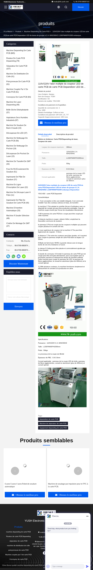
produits (18, 31)
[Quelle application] (13, 256)
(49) (13, 103)
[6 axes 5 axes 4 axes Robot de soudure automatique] (25, 465)
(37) (16, 133)
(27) (18, 224)
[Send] (87, 566)
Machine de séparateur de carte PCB (53, 423)
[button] (15, 471)
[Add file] (48, 566)
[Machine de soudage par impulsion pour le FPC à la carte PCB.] (68, 465)
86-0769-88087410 (82, 2)
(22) (17, 186)
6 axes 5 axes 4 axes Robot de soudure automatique (21, 485)
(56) (17, 139)
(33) (14, 209)
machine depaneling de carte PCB (36, 31)
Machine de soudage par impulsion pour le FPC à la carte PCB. (68, 485)
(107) (16, 67)
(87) (17, 119)
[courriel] (18, 256)
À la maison (8, 31)
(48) (17, 217)
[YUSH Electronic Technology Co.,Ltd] (16, 7)
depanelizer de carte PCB (49, 419)
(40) (17, 201)
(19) (17, 147)
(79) (15, 59)
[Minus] (87, 516)
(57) (17, 111)
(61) (18, 83)
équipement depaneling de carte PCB (53, 428)
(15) (16, 126)
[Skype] (8, 256)
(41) (17, 75)
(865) (18, 51)
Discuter (81, 7)
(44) (18, 162)
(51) (17, 170)
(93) (18, 97)
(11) (18, 193)
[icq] (23, 256)
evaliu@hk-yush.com (61, 2)
